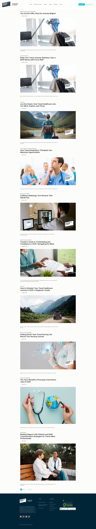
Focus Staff (22, 286)
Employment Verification (53, 508)
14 (29, 489)
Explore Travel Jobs (37, 4)
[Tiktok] (29, 516)
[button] (64, 509)
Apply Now (51, 502)
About (61, 4)
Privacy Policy (51, 510)
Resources (56, 4)
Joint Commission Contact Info (68, 502)
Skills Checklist (51, 506)
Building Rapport (23, 432)
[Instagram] (23, 516)
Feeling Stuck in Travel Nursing (25, 332)
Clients (50, 4)
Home (31, 4)
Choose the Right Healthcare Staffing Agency (28, 148)
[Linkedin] (26, 516)
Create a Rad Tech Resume (24, 193)
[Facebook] (21, 516)
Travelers (45, 4)
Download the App (52, 504)
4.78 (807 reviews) (69, 506)
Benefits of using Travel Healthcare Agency (28, 11)
